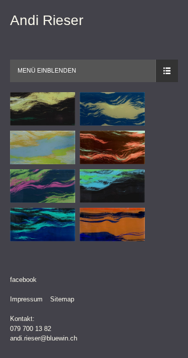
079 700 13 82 (30, 328)
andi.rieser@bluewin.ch (43, 338)
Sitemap (62, 299)
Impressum (26, 299)
